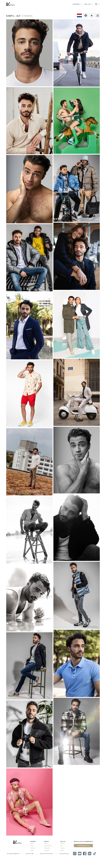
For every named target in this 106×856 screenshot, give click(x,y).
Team (61, 845)
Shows (45, 843)
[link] (97, 4)
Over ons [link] (87, 4)
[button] (86, 15)
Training (62, 848)
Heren (31, 845)
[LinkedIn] (89, 853)
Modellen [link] (76, 4)
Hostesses (46, 850)
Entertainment (48, 845)
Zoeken (32, 850)
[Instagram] (74, 853)
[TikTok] (94, 853)
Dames (32, 843)
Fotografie (47, 848)
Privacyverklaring (64, 853)
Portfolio (62, 843)
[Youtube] (79, 853)
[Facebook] (84, 853)
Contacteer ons (83, 845)
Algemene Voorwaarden (46, 853)
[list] (77, 3)
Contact (62, 850)
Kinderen (32, 848)
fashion (28, 15)
